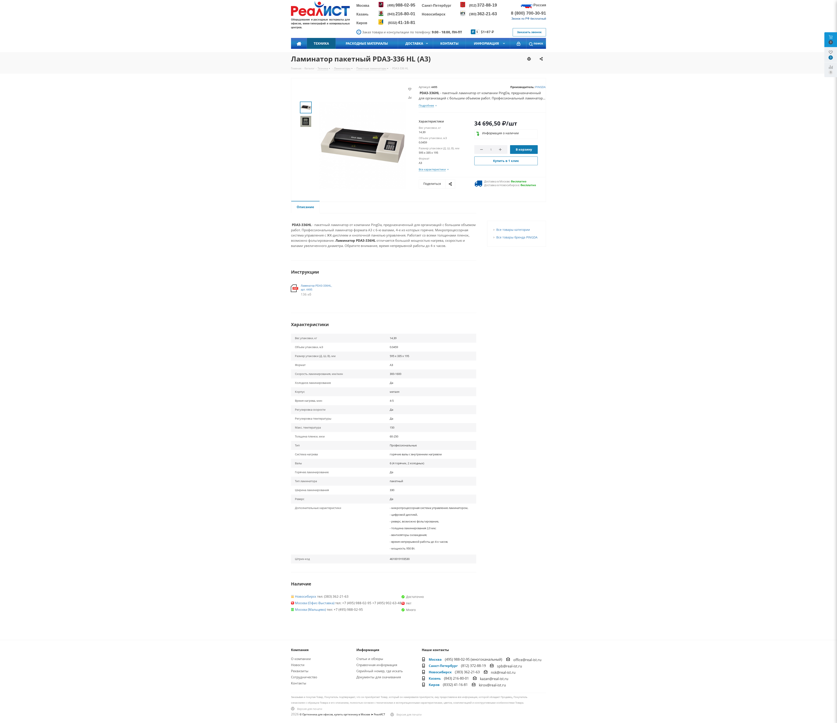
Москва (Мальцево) (310, 609)
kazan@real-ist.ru (494, 678)
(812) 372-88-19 (473, 665)
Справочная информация (376, 665)
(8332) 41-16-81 (455, 684)
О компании (301, 659)
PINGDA (540, 87)
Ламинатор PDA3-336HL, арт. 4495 (316, 287)
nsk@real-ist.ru (503, 672)
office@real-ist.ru (527, 659)
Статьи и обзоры (369, 659)
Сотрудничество (304, 677)
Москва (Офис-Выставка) (314, 603)
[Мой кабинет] (518, 43)
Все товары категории (513, 230)
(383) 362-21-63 (467, 672)
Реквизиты (299, 671)
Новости (298, 665)
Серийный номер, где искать (379, 671)
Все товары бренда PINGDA (517, 237)
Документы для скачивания (378, 677)
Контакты (298, 683)
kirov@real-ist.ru (492, 685)
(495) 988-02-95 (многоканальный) (473, 659)
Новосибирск (305, 596)
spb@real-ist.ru (509, 666)
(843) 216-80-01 (456, 678)
